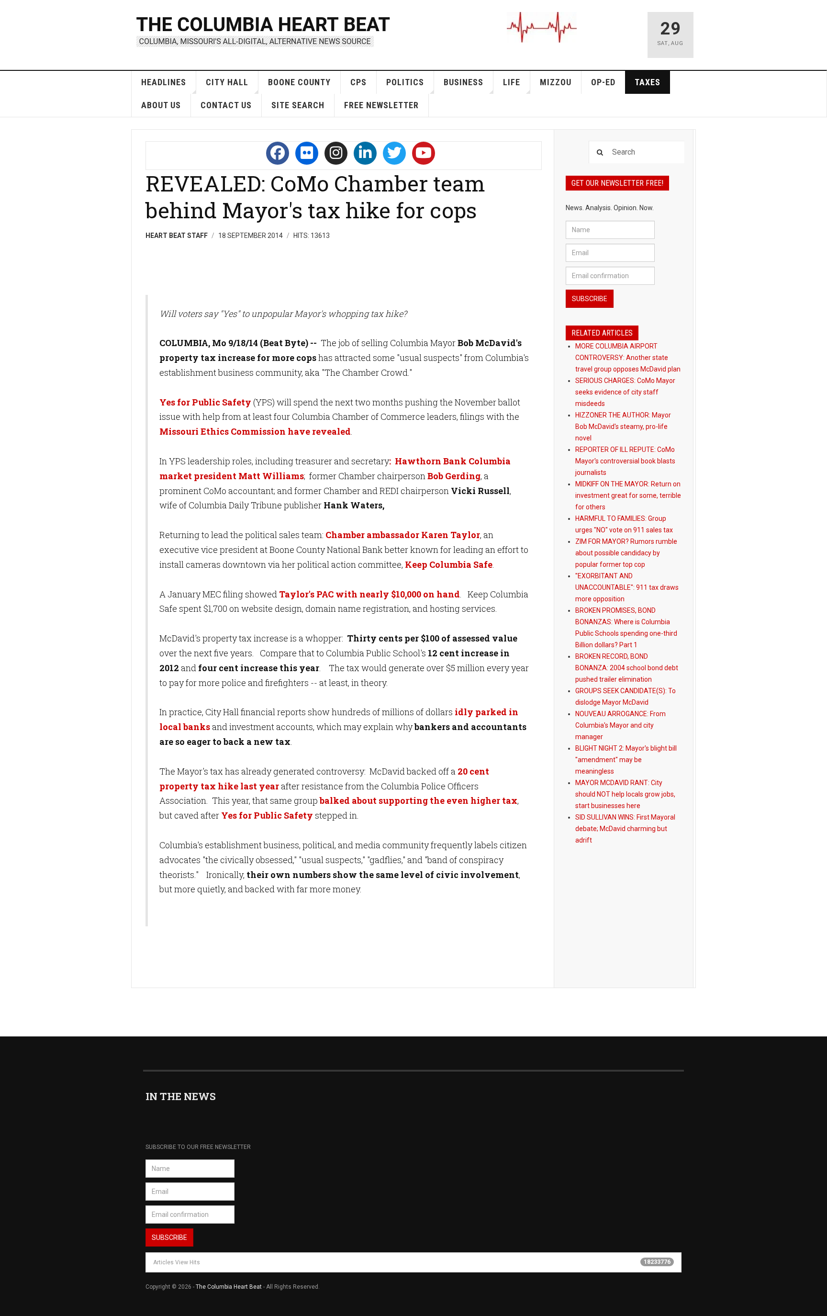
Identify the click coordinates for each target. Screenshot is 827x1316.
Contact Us (226, 105)
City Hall (227, 82)
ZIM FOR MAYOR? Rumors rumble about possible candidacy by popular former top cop (626, 553)
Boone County (299, 82)
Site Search (297, 105)
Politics (405, 82)
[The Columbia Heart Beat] (264, 30)
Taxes (647, 82)
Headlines (163, 82)
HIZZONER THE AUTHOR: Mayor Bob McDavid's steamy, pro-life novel (623, 426)
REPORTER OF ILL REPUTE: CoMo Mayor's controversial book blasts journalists (625, 461)
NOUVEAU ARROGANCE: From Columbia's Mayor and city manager (620, 725)
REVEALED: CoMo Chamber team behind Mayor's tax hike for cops (315, 196)
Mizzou (555, 82)
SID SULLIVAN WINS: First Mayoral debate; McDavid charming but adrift (625, 828)
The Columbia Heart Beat (229, 1286)
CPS (358, 82)
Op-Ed (603, 82)
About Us (161, 105)
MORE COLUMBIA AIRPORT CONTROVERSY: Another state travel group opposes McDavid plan (628, 357)
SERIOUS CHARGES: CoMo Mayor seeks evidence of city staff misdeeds (625, 392)
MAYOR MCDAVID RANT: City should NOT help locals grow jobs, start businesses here (625, 794)
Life (511, 82)
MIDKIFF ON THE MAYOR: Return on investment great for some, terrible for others (628, 495)
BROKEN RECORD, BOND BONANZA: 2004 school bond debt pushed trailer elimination (626, 667)
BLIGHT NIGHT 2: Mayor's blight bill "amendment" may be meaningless (626, 759)
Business (463, 82)
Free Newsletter (381, 105)
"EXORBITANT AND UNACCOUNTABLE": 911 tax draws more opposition (627, 587)
